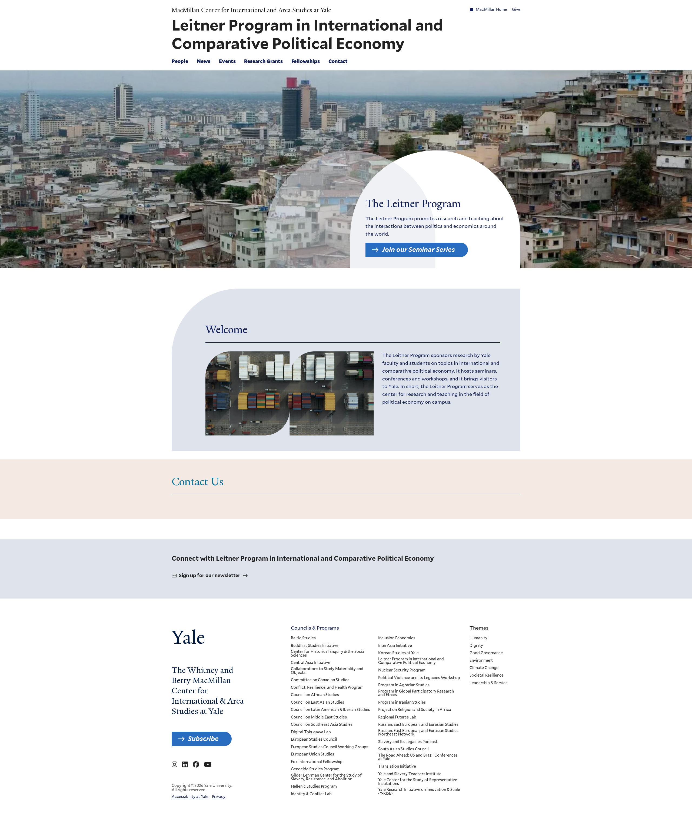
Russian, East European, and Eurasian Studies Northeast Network (418, 732)
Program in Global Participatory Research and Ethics (416, 693)
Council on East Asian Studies (317, 702)
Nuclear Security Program (401, 670)
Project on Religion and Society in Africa (414, 710)
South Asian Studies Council (403, 749)
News (203, 61)
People (180, 61)
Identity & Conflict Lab (311, 794)
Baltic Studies (303, 638)
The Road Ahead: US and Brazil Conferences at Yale (418, 757)
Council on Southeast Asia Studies (321, 725)
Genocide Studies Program (315, 769)
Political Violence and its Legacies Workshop (419, 678)
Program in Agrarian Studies (404, 685)
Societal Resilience (487, 675)
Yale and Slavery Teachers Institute (409, 774)
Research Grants (263, 61)
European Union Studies (312, 754)
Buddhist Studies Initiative (314, 646)
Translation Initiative (397, 766)
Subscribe (203, 739)
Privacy (218, 796)
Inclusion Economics (396, 638)
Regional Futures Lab (397, 717)
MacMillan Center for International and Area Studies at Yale (251, 10)
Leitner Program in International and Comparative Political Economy (411, 661)
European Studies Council (314, 739)
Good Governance (486, 653)
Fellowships (305, 61)
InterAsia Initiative (395, 646)
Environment (481, 661)
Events (227, 61)
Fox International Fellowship (316, 762)
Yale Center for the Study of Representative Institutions (417, 781)
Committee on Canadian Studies (320, 680)
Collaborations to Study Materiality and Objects (327, 670)
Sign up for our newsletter (209, 575)
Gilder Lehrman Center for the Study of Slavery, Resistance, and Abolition (326, 777)
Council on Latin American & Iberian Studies (330, 710)
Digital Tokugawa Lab (311, 732)
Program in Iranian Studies (402, 702)
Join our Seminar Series (418, 249)
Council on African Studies (315, 695)
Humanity (478, 638)
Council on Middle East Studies (319, 717)
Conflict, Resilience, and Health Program (327, 688)
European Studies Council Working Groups (329, 747)
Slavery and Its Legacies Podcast (407, 742)
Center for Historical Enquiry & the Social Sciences (328, 653)
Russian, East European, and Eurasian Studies (418, 725)
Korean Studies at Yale (398, 653)
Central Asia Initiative (310, 663)
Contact (338, 61)
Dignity (476, 646)
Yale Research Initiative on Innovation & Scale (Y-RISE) (419, 791)
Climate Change (484, 668)
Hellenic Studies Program (314, 786)
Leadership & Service (489, 683)
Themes (479, 627)
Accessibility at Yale (190, 796)
